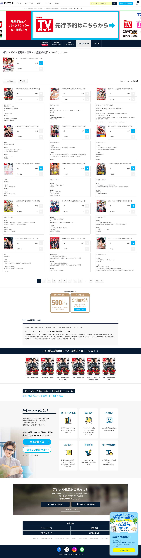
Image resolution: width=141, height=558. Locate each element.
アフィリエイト (46, 528)
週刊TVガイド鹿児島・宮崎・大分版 (62, 8)
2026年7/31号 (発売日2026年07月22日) (74, 126)
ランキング (48, 3)
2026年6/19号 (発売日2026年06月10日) (74, 201)
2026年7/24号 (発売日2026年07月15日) (120, 126)
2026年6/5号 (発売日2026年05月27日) (27, 238)
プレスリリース (46, 533)
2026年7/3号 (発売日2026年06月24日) (120, 163)
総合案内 (70, 523)
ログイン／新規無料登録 (126, 3)
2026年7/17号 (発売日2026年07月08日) (28, 163)
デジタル (19, 68)
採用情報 (94, 528)
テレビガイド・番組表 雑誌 (45, 8)
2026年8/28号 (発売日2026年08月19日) (28, 89)
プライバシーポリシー (46, 538)
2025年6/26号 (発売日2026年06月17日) (28, 201)
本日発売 (39, 3)
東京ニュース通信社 (37, 327)
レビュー (96, 43)
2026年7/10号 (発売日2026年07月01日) (74, 163)
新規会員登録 (37, 442)
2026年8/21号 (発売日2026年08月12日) (74, 89)
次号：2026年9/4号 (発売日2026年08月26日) (29, 58)
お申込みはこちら (80, 309)
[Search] (114, 3)
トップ (24, 8)
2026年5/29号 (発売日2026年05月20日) (74, 238)
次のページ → (99, 281)
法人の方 (57, 3)
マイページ (18, 3)
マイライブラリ (29, 3)
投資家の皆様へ (94, 538)
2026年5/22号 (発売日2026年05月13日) (120, 238)
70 (91, 281)
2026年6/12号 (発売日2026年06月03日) (120, 201)
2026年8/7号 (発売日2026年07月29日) (27, 126)
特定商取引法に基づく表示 (62, 538)
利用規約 (35, 538)
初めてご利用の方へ (37, 449)
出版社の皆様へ (83, 538)
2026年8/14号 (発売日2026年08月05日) (120, 89)
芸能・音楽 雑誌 (32, 8)
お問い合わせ (94, 533)
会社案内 (74, 538)
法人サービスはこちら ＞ (31, 455)
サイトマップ (104, 538)
